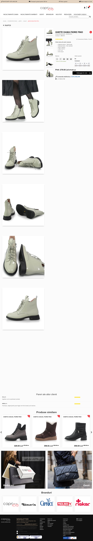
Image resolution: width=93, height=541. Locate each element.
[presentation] (1, 432)
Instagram (80, 520)
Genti (42, 14)
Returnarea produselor (67, 529)
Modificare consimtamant (68, 526)
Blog (48, 522)
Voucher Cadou (80, 14)
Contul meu (65, 518)
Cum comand (50, 523)
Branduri (50, 14)
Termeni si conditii (67, 530)
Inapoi (8, 25)
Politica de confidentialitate (68, 532)
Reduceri (67, 14)
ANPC (64, 535)
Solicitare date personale (68, 527)
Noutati (59, 14)
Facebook (80, 518)
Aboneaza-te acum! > (31, 524)
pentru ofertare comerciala (22, 531)
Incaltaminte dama (10, 14)
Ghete (20, 21)
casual (25, 21)
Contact (64, 523)
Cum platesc (50, 524)
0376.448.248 (75, 76)
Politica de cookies (67, 533)
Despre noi (50, 518)
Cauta (64, 522)
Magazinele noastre (52, 520)
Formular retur (66, 524)
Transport (50, 526)
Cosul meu (65, 520)
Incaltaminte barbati (28, 14)
